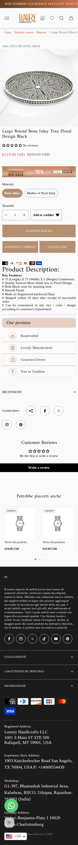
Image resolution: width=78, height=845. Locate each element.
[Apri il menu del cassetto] (6, 18)
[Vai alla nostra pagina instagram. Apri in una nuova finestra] (21, 638)
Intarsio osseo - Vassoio (31, 32)
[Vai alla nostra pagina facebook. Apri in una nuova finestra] (9, 638)
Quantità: (8, 205)
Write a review (39, 467)
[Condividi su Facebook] (45, 411)
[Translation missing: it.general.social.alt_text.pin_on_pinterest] (21, 424)
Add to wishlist (43, 215)
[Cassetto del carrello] (71, 18)
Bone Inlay (12, 193)
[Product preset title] (20, 523)
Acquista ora (57, 247)
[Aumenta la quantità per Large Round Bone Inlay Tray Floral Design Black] (24, 215)
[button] (12, 145)
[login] (42, 18)
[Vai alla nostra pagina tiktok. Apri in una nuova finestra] (44, 638)
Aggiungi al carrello (20, 246)
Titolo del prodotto (16, 542)
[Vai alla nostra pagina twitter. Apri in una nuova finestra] (32, 638)
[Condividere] (31, 411)
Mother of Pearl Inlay (41, 193)
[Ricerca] (61, 18)
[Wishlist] (52, 18)
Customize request (39, 230)
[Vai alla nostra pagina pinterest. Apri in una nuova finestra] (67, 638)
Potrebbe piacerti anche (39, 496)
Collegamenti (15, 657)
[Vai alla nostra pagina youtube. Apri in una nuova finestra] (56, 638)
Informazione (15, 686)
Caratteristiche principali (24, 671)
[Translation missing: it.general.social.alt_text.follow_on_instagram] (7, 424)
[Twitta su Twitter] (58, 411)
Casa (7, 32)
